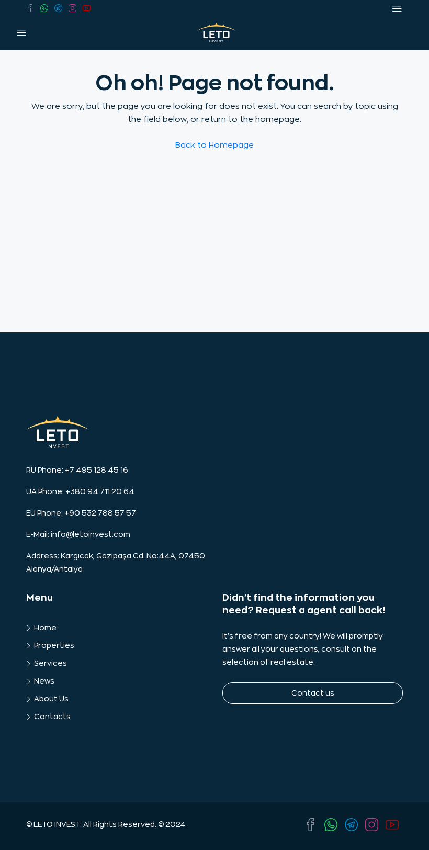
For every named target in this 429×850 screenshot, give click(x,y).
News (44, 681)
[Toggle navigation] (397, 9)
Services (50, 663)
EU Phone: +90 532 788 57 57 (81, 513)
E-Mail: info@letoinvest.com (78, 534)
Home (45, 627)
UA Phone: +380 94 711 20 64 (80, 491)
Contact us (312, 693)
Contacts (52, 716)
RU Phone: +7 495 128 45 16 (77, 470)
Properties (54, 645)
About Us (51, 698)
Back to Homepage (214, 145)
